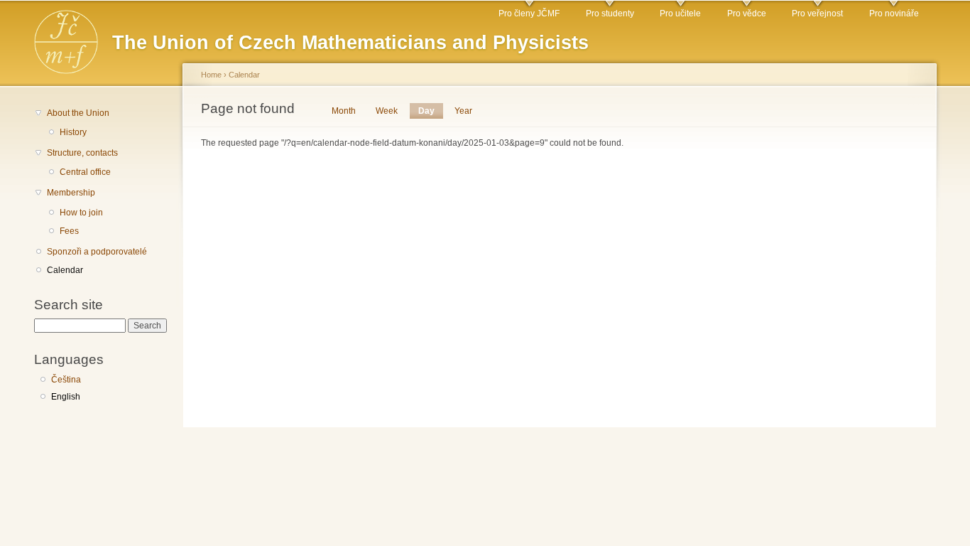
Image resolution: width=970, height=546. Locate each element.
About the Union (78, 113)
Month (344, 111)
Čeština (66, 380)
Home (211, 74)
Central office (85, 172)
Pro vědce (746, 13)
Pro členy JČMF (529, 13)
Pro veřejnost (817, 13)
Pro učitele (680, 13)
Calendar (65, 270)
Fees (69, 231)
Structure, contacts (82, 153)
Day (430, 111)
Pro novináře (894, 13)
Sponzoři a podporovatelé (97, 252)
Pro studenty (610, 13)
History (73, 132)
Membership (71, 193)
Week (387, 111)
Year (463, 111)
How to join (81, 213)
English (65, 397)
